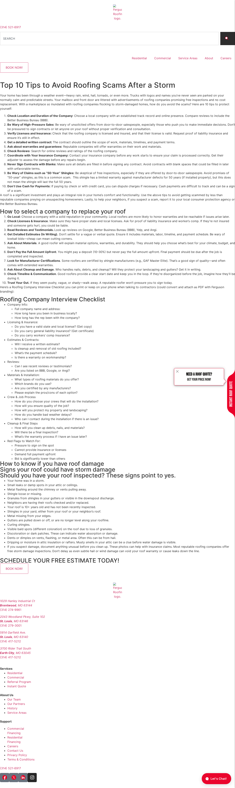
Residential (139, 58)
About (209, 58)
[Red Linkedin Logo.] (23, 777)
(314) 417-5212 (10, 641)
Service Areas (187, 58)
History (12, 708)
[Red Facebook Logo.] (4, 777)
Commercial (162, 58)
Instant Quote (16, 686)
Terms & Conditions (21, 759)
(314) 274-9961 (10, 610)
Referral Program (19, 682)
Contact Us (15, 750)
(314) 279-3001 (10, 625)
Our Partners (16, 704)
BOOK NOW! (14, 67)
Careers (225, 58)
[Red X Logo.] (13, 777)
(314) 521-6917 (10, 27)
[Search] (227, 38)
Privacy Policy (17, 755)
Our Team (14, 699)
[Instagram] (32, 777)
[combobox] (109, 38)
